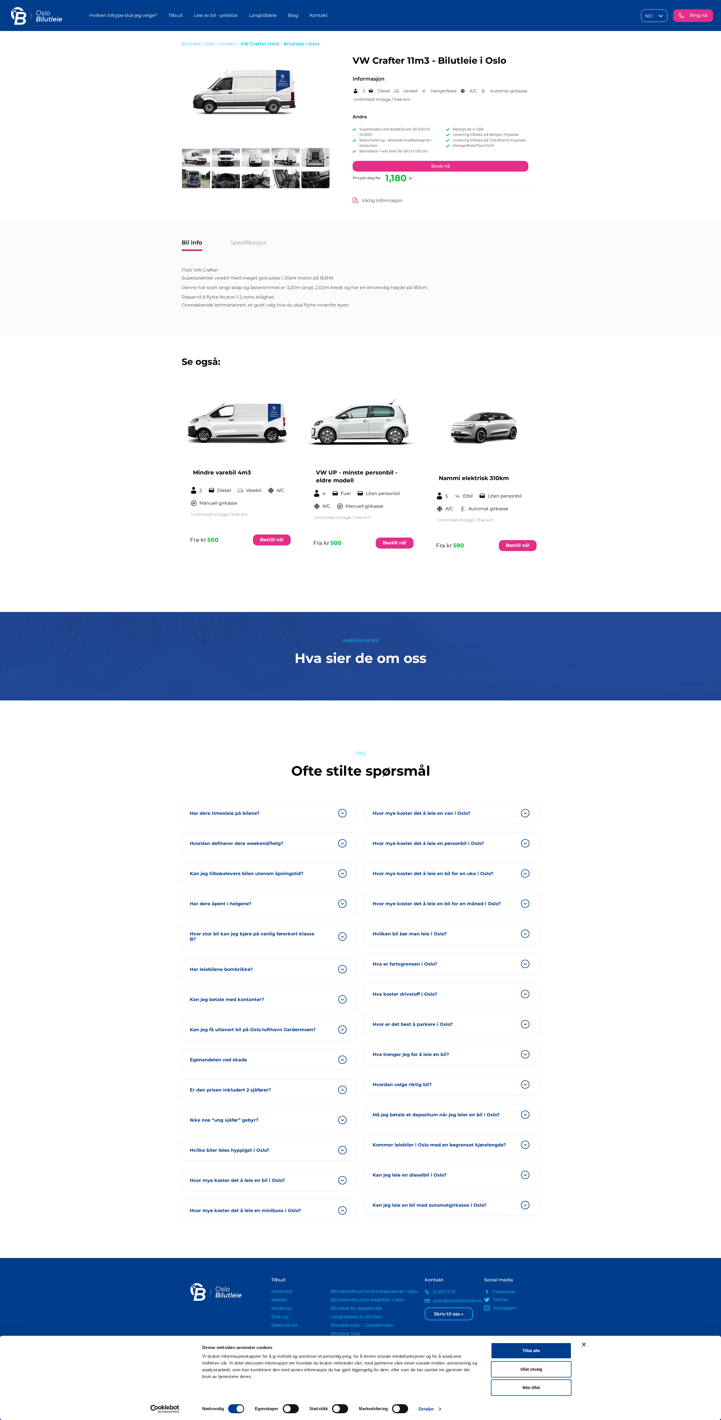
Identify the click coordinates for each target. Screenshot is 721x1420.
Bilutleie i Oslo (198, 43)
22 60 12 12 (444, 1291)
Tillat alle (531, 1350)
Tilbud (175, 15)
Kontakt (319, 15)
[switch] (291, 1408)
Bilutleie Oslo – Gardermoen (362, 1325)
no (648, 16)
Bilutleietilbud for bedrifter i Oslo (367, 1300)
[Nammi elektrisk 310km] (483, 425)
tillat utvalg (531, 1369)
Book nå (440, 166)
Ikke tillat (531, 1387)
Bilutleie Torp (345, 1333)
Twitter (501, 1299)
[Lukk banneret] (584, 1344)
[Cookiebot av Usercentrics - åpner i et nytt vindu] (165, 1409)
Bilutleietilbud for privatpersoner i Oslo (374, 1291)
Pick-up (280, 1316)
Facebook (504, 1291)
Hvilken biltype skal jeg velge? (123, 15)
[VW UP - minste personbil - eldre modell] (361, 422)
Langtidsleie (263, 15)
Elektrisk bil (284, 1325)
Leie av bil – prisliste (216, 15)
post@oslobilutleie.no (454, 1300)
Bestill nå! (272, 539)
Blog (293, 15)
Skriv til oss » (449, 1314)
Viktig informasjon (382, 200)
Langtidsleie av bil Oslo (356, 1316)
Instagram (504, 1308)
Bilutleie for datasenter (356, 1308)
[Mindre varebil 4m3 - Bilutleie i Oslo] (237, 422)
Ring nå (698, 15)
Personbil (281, 1291)
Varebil (228, 43)
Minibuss (281, 1308)
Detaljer (426, 1408)
